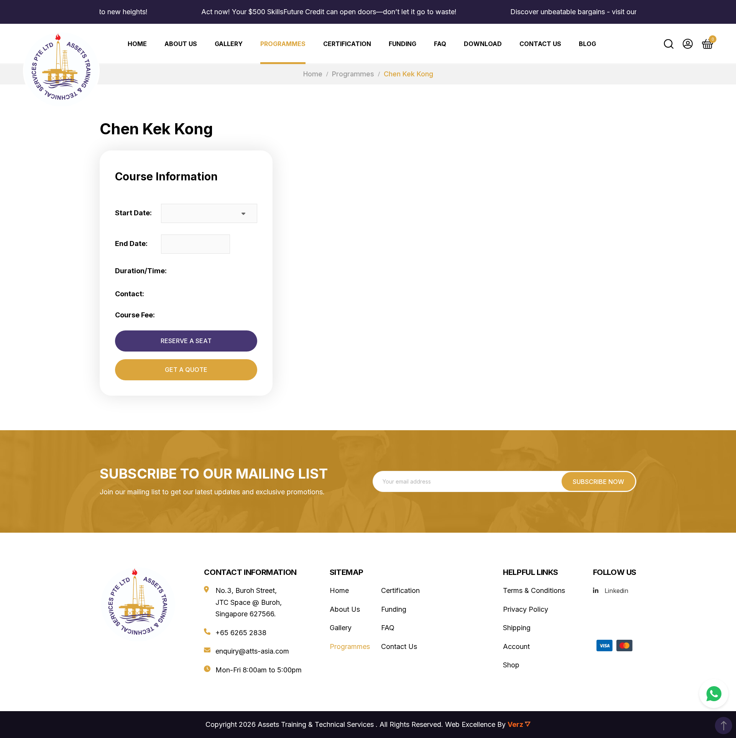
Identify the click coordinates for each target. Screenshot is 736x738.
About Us (180, 44)
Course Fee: (135, 315)
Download (483, 44)
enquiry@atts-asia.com (252, 651)
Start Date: (133, 213)
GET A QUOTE (186, 369)
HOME (137, 44)
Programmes (283, 44)
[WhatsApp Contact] (713, 693)
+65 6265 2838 (240, 633)
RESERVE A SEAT (186, 341)
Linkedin (616, 591)
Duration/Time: (141, 271)
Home (312, 74)
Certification (347, 44)
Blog (587, 44)
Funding (402, 44)
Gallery (229, 44)
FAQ (440, 44)
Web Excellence (470, 724)
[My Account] (688, 44)
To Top (723, 725)
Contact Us (540, 44)
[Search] (669, 44)
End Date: (131, 243)
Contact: (129, 294)
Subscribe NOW (598, 481)
